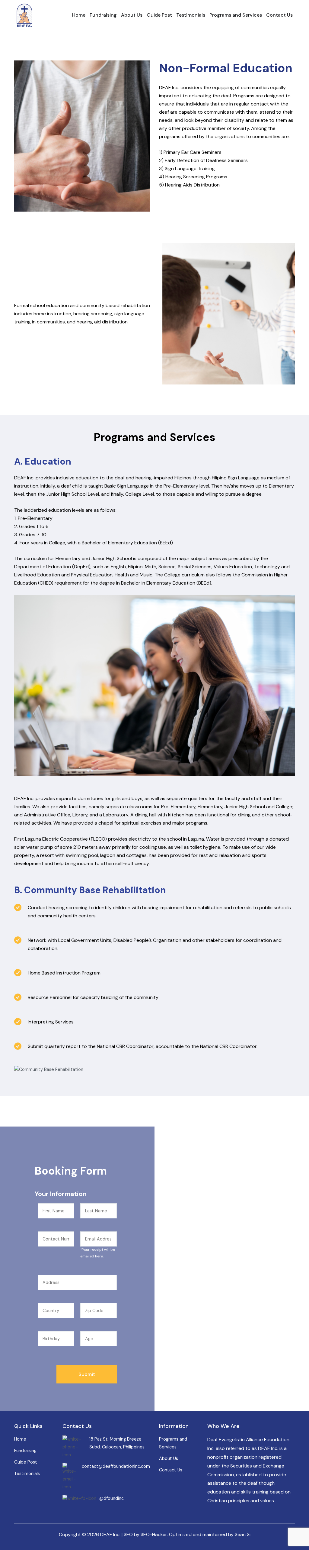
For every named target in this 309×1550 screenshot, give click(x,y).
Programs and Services (235, 15)
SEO (128, 1534)
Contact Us (279, 15)
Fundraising (103, 15)
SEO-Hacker (154, 1534)
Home (78, 15)
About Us (131, 15)
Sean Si (242, 1534)
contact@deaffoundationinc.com (116, 1466)
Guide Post (159, 15)
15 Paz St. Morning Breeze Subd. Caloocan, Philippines (117, 1443)
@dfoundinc (111, 1498)
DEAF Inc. (110, 1534)
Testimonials (190, 15)
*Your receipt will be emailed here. (97, 1253)
